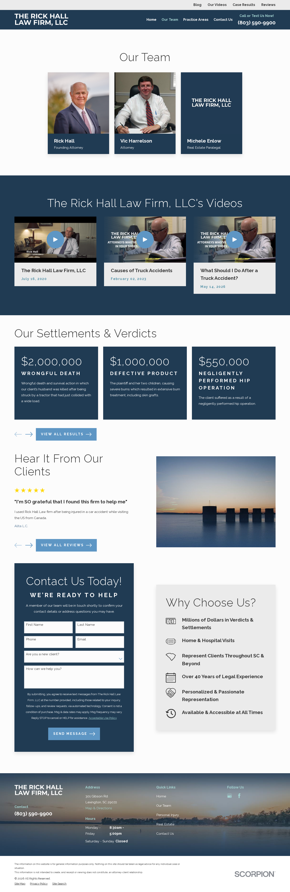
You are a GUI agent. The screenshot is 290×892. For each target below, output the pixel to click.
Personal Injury (167, 815)
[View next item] (29, 434)
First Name (34, 625)
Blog (197, 5)
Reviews (268, 5)
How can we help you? (44, 669)
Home (161, 796)
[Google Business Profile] (229, 795)
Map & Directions (98, 808)
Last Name (86, 625)
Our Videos (217, 5)
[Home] (41, 20)
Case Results (244, 5)
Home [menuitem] (151, 20)
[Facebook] (239, 795)
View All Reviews (62, 545)
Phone (31, 639)
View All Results (62, 434)
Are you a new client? (42, 654)
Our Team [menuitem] (170, 20)
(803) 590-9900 (257, 23)
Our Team (163, 806)
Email (81, 639)
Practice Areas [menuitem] (195, 20)
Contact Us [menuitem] (223, 20)
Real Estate (165, 824)
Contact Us (165, 834)
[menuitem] (19, 883)
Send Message (70, 734)
